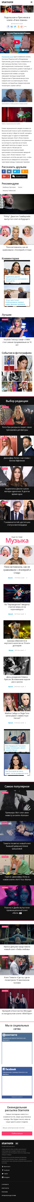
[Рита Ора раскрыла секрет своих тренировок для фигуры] (17, 415)
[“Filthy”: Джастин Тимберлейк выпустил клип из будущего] (17, 204)
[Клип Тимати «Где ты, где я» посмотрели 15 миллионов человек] (17, 965)
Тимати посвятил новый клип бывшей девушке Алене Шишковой (17, 846)
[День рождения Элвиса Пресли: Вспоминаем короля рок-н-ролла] (17, 666)
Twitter (6, 1174)
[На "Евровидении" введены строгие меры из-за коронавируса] (17, 593)
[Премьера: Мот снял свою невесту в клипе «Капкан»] (17, 800)
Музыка (5, 196)
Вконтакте (7, 1166)
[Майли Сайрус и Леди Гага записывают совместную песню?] (17, 702)
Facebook (7, 1170)
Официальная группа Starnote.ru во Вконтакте (14, 1039)
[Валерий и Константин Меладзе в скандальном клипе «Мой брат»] (17, 999)
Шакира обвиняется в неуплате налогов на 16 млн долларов (17, 643)
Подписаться (17, 1133)
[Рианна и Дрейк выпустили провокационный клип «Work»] (17, 895)
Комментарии (21, 176)
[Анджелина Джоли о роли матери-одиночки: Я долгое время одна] (17, 476)
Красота (5, 407)
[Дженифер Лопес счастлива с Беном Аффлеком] (17, 446)
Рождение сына (7, 57)
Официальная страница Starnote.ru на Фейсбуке (15, 1073)
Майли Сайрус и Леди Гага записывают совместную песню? (17, 715)
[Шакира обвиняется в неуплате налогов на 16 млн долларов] (17, 629)
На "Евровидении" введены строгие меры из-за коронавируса (17, 607)
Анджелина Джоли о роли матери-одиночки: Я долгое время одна (17, 491)
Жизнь (4, 438)
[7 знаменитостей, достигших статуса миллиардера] (17, 510)
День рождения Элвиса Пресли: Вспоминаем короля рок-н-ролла (17, 679)
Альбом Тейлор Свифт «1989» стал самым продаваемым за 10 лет (17, 342)
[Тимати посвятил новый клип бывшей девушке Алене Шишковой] (17, 831)
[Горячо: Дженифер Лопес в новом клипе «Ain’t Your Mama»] (17, 865)
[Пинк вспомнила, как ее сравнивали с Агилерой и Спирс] (17, 235)
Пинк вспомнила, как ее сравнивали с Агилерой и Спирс (17, 569)
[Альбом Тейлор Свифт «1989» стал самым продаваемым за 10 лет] (17, 327)
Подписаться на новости (17, 1096)
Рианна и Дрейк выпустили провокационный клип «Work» (17, 910)
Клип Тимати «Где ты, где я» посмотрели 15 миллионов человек (17, 980)
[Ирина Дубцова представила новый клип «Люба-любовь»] (17, 934)
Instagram (7, 1177)
